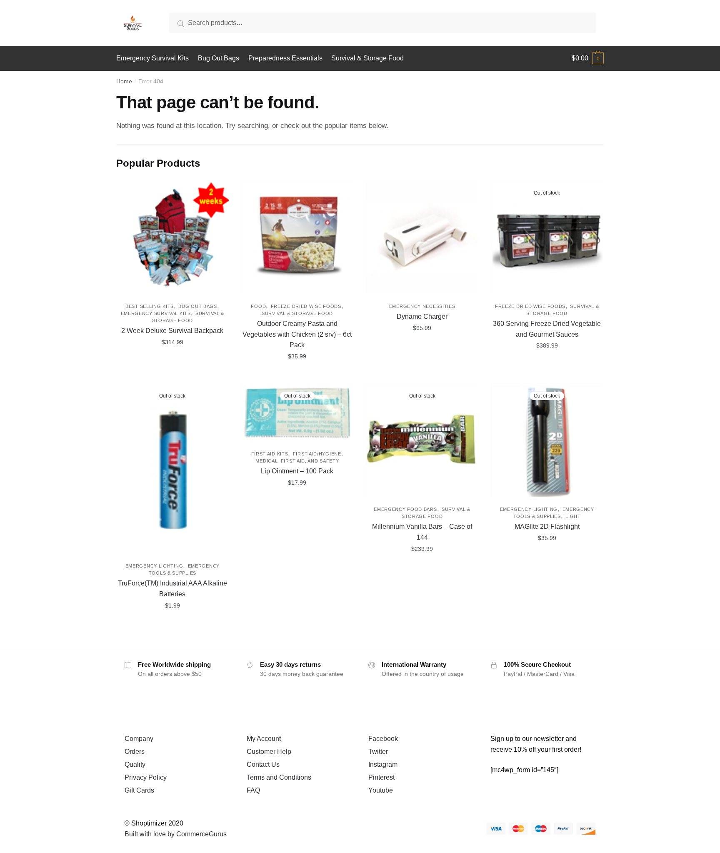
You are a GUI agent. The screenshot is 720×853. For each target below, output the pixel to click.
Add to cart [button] (297, 375)
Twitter (378, 751)
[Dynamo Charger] (422, 238)
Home (124, 81)
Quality (135, 764)
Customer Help (269, 751)
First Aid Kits (269, 453)
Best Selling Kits (149, 306)
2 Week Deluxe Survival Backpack (172, 330)
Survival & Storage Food (297, 313)
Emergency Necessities (422, 306)
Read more (547, 375)
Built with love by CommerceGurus (176, 834)
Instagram (383, 764)
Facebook (383, 738)
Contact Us (263, 764)
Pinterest (381, 777)
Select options (172, 375)
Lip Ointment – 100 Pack (297, 471)
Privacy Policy (146, 777)
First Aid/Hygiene (317, 453)
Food (258, 306)
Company (139, 738)
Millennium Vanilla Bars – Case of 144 (422, 532)
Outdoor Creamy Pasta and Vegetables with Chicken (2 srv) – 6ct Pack (297, 334)
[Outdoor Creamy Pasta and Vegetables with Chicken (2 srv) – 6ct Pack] (297, 238)
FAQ (253, 790)
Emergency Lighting (154, 565)
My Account (264, 738)
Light (573, 516)
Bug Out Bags (197, 306)
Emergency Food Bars (405, 509)
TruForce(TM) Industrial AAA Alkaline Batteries (172, 589)
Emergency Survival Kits (156, 313)
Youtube (380, 790)
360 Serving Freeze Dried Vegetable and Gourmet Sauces (547, 329)
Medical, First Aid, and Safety (297, 460)
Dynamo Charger (422, 316)
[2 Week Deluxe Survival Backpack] (172, 238)
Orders (135, 751)
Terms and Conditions (279, 777)
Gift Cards (139, 790)
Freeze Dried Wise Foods (306, 306)
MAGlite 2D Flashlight (547, 526)
